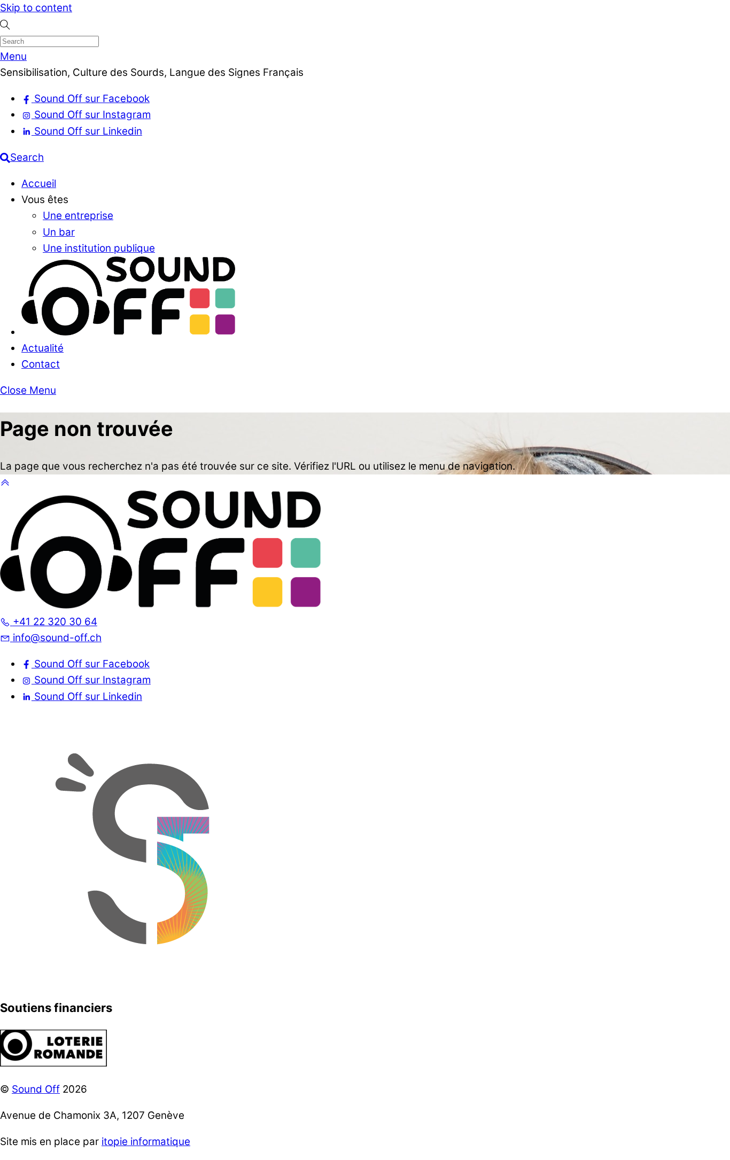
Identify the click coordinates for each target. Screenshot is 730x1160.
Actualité (42, 348)
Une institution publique (99, 248)
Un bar (59, 232)
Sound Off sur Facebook (91, 664)
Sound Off (36, 1089)
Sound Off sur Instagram (91, 680)
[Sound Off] (128, 332)
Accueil (38, 183)
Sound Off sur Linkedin (87, 696)
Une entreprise (78, 215)
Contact (40, 364)
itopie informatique (146, 1141)
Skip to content (36, 8)
